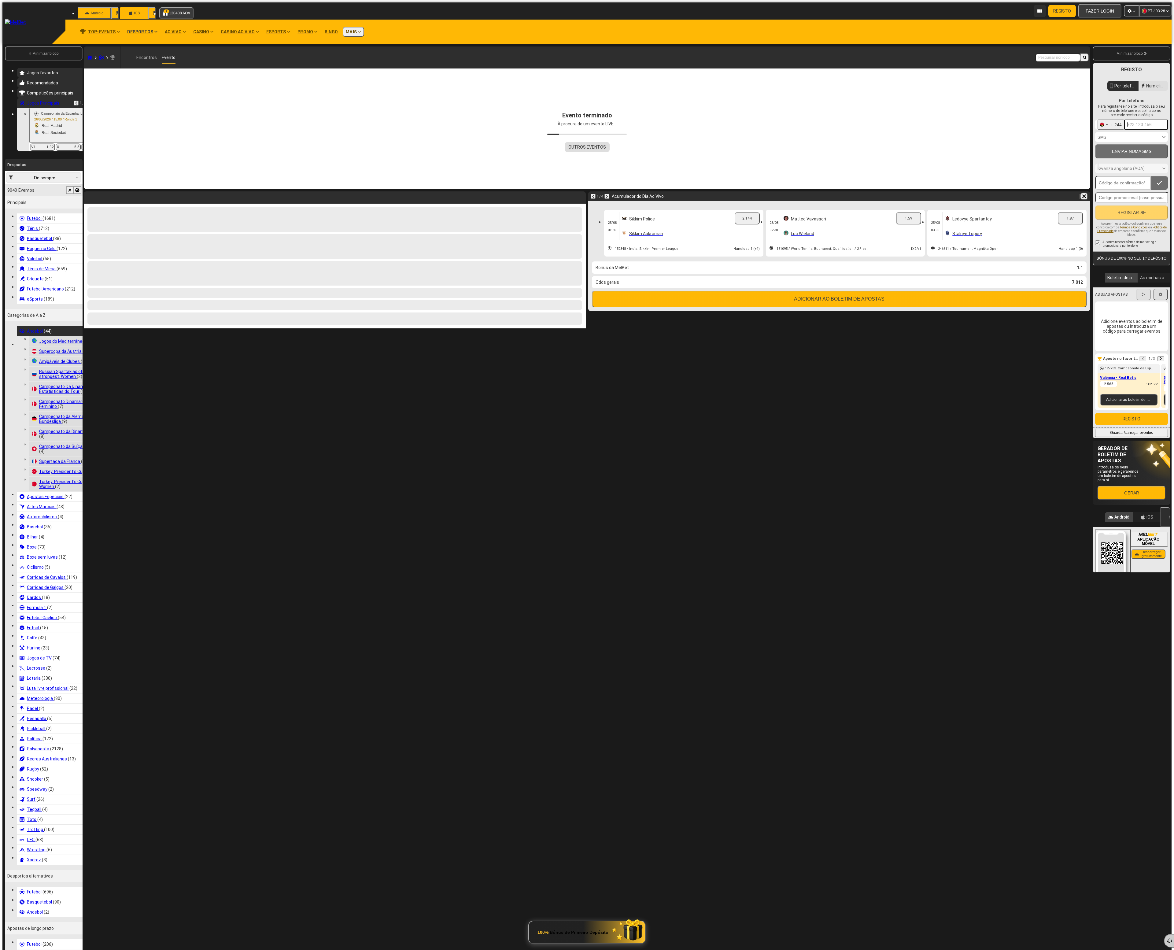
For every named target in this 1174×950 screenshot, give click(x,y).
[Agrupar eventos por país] (77, 190)
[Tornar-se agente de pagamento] (1040, 11)
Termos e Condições (1134, 227)
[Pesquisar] (1084, 57)
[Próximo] (104, 196)
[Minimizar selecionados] (69, 190)
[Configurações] (1131, 11)
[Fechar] (1165, 517)
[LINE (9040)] (90, 57)
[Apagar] (579, 196)
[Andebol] (101, 57)
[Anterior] (76, 103)
